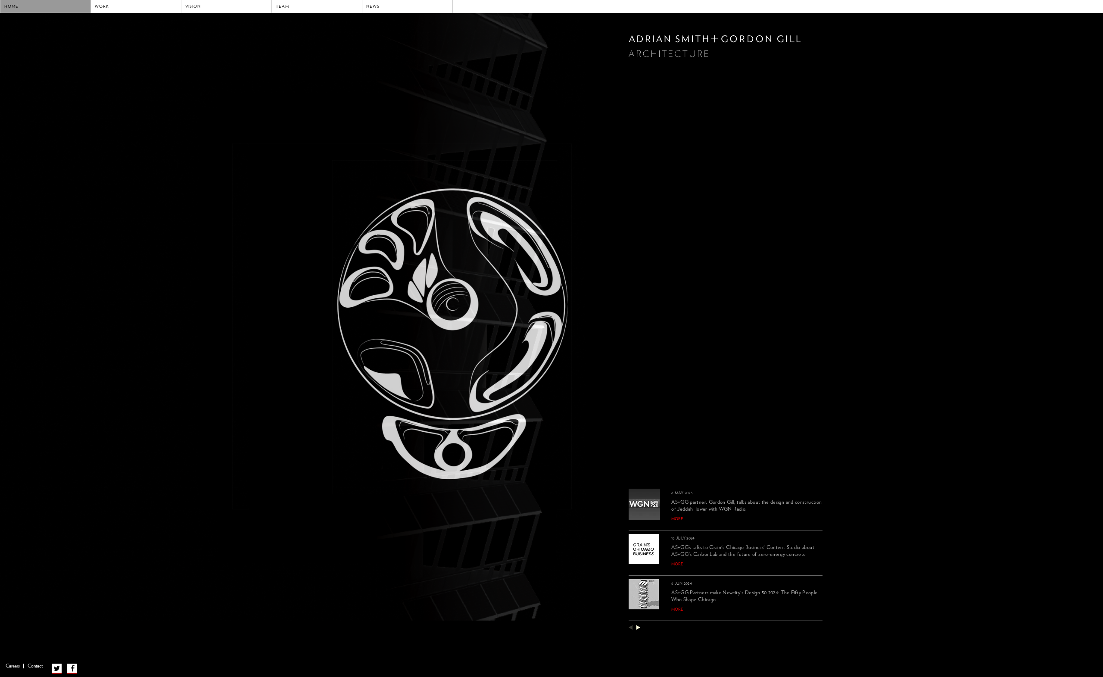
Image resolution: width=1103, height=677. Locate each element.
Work (102, 6)
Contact (35, 666)
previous (631, 627)
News (373, 6)
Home (11, 6)
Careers (13, 666)
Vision (193, 6)
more (677, 519)
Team (282, 6)
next (638, 627)
